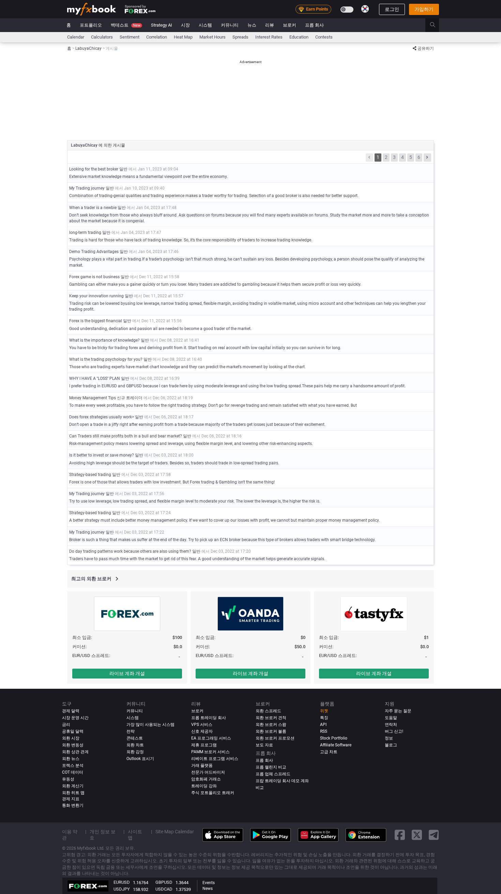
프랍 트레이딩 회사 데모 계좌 (282, 780)
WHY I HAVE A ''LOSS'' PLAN (94, 378)
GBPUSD (163, 882)
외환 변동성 (73, 745)
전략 (130, 731)
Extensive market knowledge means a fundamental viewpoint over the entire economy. (148, 176)
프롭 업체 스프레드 (273, 774)
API (323, 724)
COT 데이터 (72, 772)
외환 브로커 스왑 (271, 724)
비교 (260, 787)
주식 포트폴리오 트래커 (212, 792)
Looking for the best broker (94, 169)
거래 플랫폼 (202, 765)
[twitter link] (417, 835)
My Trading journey (87, 188)
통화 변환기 (73, 805)
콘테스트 (134, 738)
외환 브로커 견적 (271, 717)
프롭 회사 (314, 25)
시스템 (205, 25)
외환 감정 (135, 751)
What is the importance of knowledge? (104, 340)
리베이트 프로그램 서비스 (214, 758)
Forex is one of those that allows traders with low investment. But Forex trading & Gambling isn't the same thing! (172, 482)
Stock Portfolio (333, 738)
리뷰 (269, 25)
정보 (389, 738)
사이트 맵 (135, 834)
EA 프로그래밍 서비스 (211, 738)
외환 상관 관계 (75, 751)
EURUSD (121, 882)
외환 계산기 (73, 786)
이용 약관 (69, 834)
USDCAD (163, 889)
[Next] (427, 157)
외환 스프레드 (268, 711)
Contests (324, 37)
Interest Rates (269, 37)
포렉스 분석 (73, 765)
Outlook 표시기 (140, 758)
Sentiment (129, 37)
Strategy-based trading (90, 474)
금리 (66, 724)
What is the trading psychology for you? (105, 359)
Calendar (75, 37)
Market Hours (212, 37)
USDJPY (121, 889)
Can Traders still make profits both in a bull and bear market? (125, 436)
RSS (323, 731)
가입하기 (424, 9)
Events (208, 882)
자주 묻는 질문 (398, 711)
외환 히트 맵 (73, 792)
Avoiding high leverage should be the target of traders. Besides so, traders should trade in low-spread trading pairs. (174, 463)
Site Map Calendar (174, 831)
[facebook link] (400, 835)
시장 (185, 25)
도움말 (391, 717)
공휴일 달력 (73, 731)
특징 (324, 717)
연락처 (391, 724)
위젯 (324, 711)
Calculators (102, 37)
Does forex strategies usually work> (101, 417)
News (207, 888)
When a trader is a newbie (93, 207)
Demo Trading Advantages (94, 251)
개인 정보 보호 (103, 834)
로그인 (392, 9)
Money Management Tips (92, 398)
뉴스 (251, 25)
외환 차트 (135, 745)
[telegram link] (434, 835)
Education (298, 37)
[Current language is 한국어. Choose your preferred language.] (365, 9)
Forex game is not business (94, 276)
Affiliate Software (335, 745)
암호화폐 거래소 (206, 779)
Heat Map (183, 37)
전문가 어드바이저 (208, 772)
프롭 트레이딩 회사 (208, 717)
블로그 (391, 745)
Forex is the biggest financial (95, 320)
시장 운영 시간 (75, 717)
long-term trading (85, 232)
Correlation (156, 37)
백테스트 (125, 25)
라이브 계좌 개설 (127, 673)
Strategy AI (161, 25)
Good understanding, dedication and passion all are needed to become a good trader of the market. (160, 328)
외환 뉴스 (70, 758)
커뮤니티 (230, 25)
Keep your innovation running (97, 296)
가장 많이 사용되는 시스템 (150, 724)
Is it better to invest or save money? (101, 455)
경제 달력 (70, 711)
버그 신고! (394, 731)
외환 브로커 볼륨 (271, 731)
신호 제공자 (202, 731)
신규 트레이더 (129, 398)
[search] (436, 25)
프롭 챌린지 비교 (271, 767)
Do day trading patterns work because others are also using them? (130, 551)
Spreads (240, 37)
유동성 (68, 779)
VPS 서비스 (201, 724)
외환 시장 (70, 738)
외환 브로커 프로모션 (275, 738)
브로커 (289, 25)
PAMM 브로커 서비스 (210, 751)
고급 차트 (328, 751)
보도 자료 (264, 745)
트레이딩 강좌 (204, 786)
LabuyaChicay (84, 145)
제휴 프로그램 (204, 745)
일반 (123, 169)
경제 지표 (70, 798)
